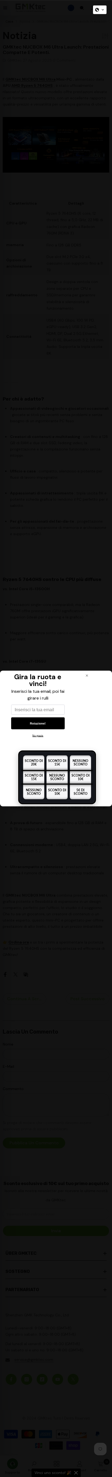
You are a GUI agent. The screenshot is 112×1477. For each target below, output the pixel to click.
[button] (100, 9)
